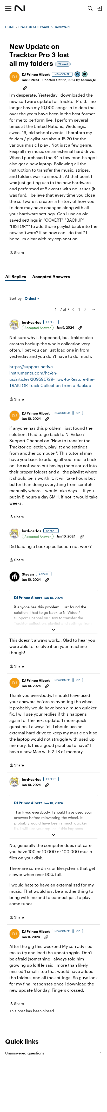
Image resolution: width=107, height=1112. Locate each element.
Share (16, 252)
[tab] (15, 276)
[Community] (20, 8)
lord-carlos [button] (31, 322)
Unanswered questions (53, 1053)
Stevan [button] (28, 574)
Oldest (31, 298)
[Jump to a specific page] (93, 309)
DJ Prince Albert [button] (36, 74)
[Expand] (53, 630)
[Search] (90, 8)
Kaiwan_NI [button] (88, 80)
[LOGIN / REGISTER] (99, 8)
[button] (14, 77)
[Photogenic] (78, 74)
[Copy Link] (25, 87)
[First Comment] (85, 74)
